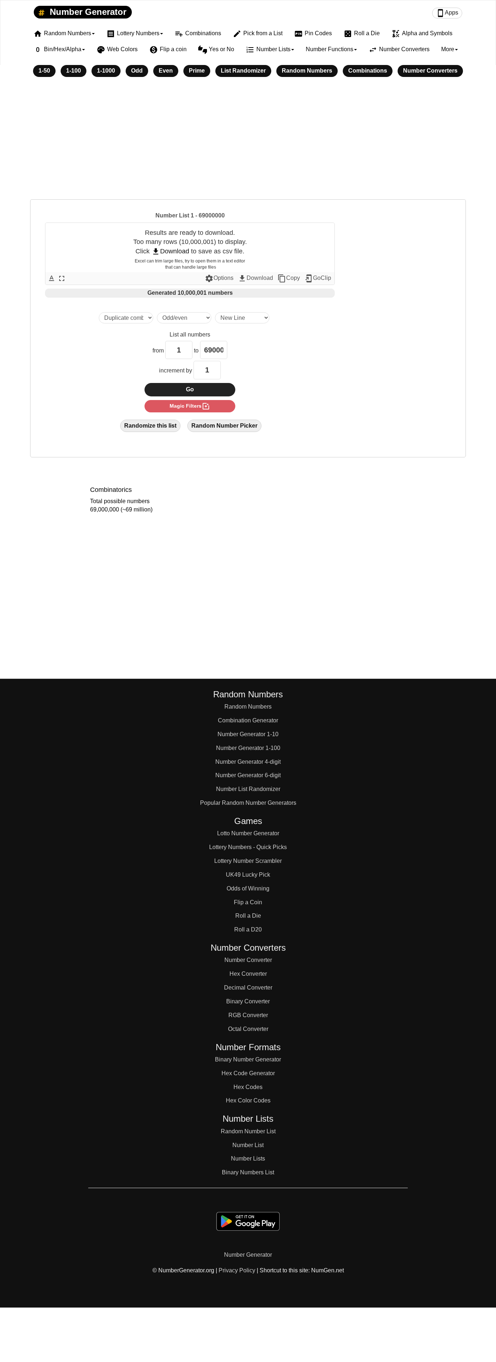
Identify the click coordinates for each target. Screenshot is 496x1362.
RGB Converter (248, 1015)
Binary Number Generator (248, 1059)
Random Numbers (307, 71)
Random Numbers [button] (62, 33)
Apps (447, 13)
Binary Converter (248, 1001)
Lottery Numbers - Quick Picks (248, 847)
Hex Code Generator (248, 1073)
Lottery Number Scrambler (248, 861)
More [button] (447, 49)
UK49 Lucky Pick (248, 875)
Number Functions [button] (329, 49)
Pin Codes (313, 33)
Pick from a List (257, 33)
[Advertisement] (248, 143)
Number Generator (86, 12)
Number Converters (399, 49)
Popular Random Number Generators (248, 803)
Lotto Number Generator (248, 833)
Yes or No (216, 49)
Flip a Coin (248, 902)
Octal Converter (248, 1029)
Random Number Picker (224, 426)
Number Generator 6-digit (248, 775)
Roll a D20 (248, 929)
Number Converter (248, 960)
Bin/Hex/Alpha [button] (57, 49)
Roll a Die (361, 33)
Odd (137, 71)
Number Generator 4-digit (248, 762)
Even (166, 71)
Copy (288, 278)
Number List (248, 1145)
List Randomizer (243, 71)
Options (219, 278)
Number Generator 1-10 (248, 734)
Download (170, 251)
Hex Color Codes (248, 1100)
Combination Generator (248, 720)
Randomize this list (150, 426)
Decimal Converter (248, 987)
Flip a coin (168, 49)
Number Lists (248, 1158)
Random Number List (248, 1131)
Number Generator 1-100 (248, 748)
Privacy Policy (237, 1270)
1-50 (44, 71)
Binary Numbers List (248, 1172)
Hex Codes (248, 1087)
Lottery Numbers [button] (132, 33)
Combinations (198, 33)
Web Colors (117, 49)
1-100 (73, 71)
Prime (197, 71)
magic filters (190, 406)
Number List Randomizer (248, 789)
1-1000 (106, 71)
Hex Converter (248, 974)
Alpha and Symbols (421, 33)
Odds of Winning (248, 888)
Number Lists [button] (268, 49)
